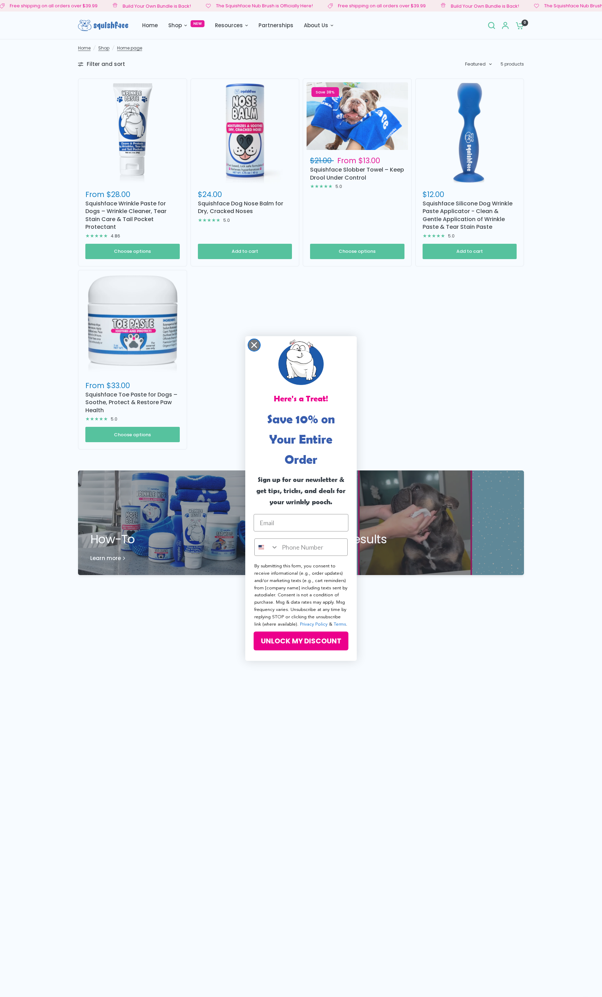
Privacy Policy (313, 624)
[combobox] (266, 547)
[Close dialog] (254, 345)
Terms (340, 624)
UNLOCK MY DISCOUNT (301, 641)
